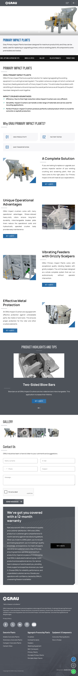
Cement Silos (7, 646)
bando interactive (69, 670)
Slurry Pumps (56, 640)
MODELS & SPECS (29, 58)
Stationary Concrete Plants (12, 640)
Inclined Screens (33, 640)
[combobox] (5, 468)
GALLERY (42, 58)
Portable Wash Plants (35, 658)
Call (73, 665)
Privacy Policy (7, 618)
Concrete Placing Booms (60, 637)
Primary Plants (33, 652)
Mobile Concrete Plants (11, 637)
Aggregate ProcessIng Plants (39, 632)
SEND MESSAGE (12, 502)
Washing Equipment (34, 646)
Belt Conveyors (33, 649)
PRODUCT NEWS (70, 58)
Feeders (30, 643)
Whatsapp (73, 671)
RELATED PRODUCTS (55, 58)
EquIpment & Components (62, 632)
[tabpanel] (39, 20)
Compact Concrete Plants (12, 643)
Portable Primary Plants (36, 655)
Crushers (31, 637)
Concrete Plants (9, 632)
